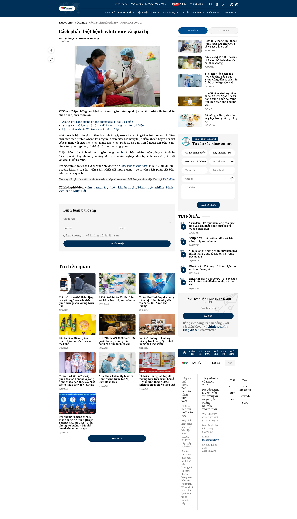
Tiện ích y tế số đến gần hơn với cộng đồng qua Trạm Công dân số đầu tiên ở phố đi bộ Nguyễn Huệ (221, 78)
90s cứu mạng (170, 12)
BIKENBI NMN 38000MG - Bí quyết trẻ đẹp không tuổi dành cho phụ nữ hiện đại (117, 341)
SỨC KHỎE (258, 352)
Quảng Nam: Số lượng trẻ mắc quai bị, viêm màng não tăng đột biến (103, 125)
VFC (232, 380)
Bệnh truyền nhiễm (151, 187)
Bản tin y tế (125, 12)
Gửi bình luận (117, 243)
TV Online (168, 179)
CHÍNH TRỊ (192, 352)
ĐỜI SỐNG (267, 352)
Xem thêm (117, 438)
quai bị (119, 152)
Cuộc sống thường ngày (134, 165)
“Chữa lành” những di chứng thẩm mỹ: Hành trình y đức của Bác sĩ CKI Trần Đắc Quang (156, 301)
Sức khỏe (81, 22)
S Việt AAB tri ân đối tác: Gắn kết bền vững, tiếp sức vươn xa (117, 299)
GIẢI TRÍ (251, 352)
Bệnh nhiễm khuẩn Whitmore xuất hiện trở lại (90, 129)
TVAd (245, 380)
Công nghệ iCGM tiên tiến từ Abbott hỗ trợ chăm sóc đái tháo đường (221, 60)
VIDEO (183, 4)
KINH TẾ (223, 352)
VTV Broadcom (245, 388)
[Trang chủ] (184, 353)
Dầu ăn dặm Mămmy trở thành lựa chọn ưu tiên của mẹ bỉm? (75, 341)
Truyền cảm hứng (191, 12)
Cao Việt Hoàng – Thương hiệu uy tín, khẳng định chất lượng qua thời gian (156, 341)
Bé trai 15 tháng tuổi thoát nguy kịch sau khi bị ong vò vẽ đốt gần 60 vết (221, 43)
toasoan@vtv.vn (210, 440)
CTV (232, 393)
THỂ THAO (232, 352)
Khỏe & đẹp (213, 12)
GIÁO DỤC (284, 352)
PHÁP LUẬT (207, 352)
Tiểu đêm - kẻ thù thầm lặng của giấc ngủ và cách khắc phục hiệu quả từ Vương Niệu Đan (76, 301)
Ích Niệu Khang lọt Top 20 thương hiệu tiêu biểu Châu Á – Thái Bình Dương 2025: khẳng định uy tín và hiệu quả (157, 380)
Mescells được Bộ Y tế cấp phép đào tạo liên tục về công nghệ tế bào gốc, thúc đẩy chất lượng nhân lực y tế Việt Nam (77, 380)
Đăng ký (208, 316)
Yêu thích (223, 30)
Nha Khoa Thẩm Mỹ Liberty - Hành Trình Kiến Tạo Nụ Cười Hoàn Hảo (117, 379)
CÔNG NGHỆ (276, 352)
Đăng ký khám (208, 205)
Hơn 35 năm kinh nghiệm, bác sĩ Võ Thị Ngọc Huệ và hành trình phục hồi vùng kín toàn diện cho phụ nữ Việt (221, 99)
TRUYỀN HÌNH (241, 352)
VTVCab (245, 396)
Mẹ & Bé (229, 12)
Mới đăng (193, 30)
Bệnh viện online (147, 12)
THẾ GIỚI (215, 352)
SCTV (245, 402)
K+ (232, 399)
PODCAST (198, 4)
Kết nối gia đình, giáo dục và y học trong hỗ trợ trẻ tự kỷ (221, 118)
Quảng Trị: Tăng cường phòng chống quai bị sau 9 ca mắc (97, 121)
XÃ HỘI (200, 352)
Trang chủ (109, 12)
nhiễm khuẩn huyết (122, 187)
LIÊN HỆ (216, 363)
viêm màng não (96, 187)
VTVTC (232, 386)
